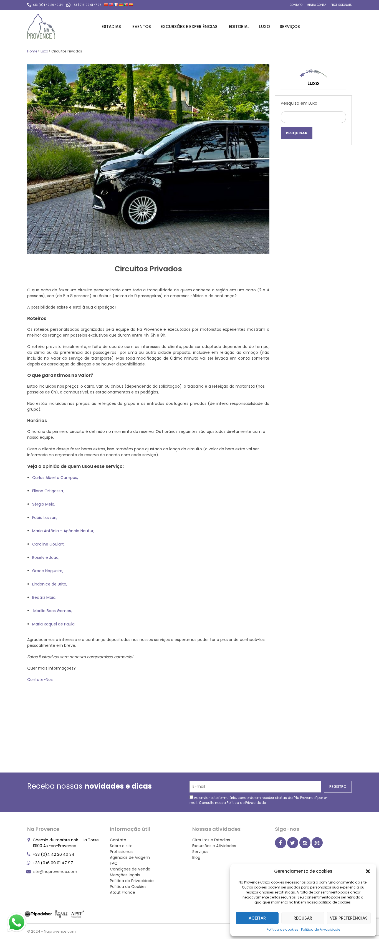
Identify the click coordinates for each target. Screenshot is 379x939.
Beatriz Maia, (44, 597)
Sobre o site (121, 846)
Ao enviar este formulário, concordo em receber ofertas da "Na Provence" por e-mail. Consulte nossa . (259, 800)
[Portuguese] (126, 5)
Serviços (290, 26)
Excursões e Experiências (189, 26)
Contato (296, 5)
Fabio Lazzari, (45, 517)
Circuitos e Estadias (211, 840)
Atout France (122, 892)
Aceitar (257, 918)
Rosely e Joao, (46, 557)
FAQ (114, 863)
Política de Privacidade (320, 929)
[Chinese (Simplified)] (106, 5)
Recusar (303, 918)
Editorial (239, 26)
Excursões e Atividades (214, 846)
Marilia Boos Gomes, (52, 611)
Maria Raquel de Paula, (54, 624)
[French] (116, 5)
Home (32, 51)
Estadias (111, 26)
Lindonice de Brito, (50, 584)
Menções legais (125, 875)
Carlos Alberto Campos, (55, 477)
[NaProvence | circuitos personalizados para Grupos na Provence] (41, 26)
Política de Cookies (128, 886)
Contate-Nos (40, 679)
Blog (196, 857)
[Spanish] (131, 5)
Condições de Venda (130, 869)
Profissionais (341, 5)
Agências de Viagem (130, 857)
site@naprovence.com (55, 871)
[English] (111, 5)
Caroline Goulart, (49, 544)
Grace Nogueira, (48, 571)
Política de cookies (282, 929)
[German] (121, 5)
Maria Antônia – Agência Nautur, (63, 531)
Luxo (264, 26)
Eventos (141, 26)
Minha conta (316, 5)
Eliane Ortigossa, (48, 491)
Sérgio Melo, (44, 504)
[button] (368, 871)
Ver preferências (349, 918)
